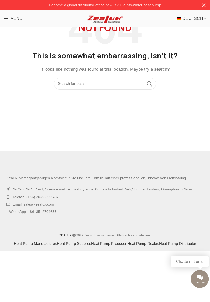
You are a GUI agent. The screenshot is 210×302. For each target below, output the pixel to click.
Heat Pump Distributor (177, 243)
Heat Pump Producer (108, 243)
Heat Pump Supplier (73, 243)
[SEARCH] (149, 84)
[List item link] (105, 197)
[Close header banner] (203, 5)
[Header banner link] (97, 5)
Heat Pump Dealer (142, 243)
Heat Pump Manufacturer (35, 243)
